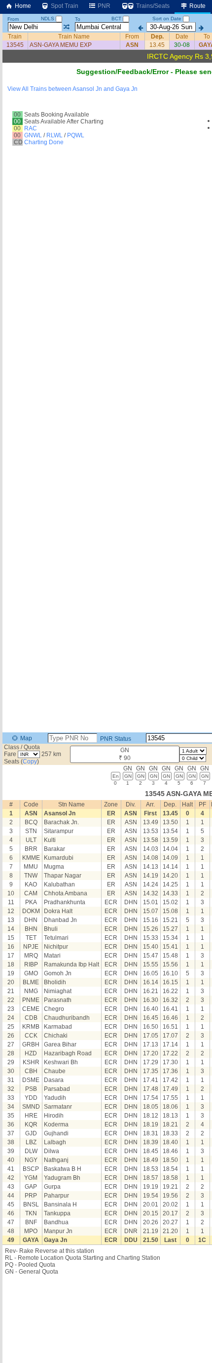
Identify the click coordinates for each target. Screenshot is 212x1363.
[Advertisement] (106, 120)
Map (25, 738)
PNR (103, 5)
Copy (30, 761)
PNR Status (115, 738)
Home (22, 5)
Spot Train (63, 5)
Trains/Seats (152, 5)
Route (197, 5)
